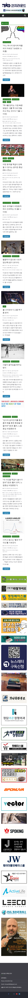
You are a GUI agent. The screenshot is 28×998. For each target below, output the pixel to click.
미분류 (4, 102)
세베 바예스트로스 (7, 375)
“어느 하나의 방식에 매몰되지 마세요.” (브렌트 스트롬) (13, 48)
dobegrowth (15, 54)
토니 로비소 (6, 492)
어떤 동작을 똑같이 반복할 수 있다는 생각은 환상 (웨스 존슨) (12, 167)
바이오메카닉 (6, 177)
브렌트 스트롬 (5, 60)
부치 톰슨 (11, 492)
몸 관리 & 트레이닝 (15, 99)
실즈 (5, 436)
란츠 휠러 (6, 121)
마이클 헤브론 (5, 376)
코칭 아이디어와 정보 (6, 42)
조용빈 (9, 496)
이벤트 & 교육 (14, 416)
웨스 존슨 (12, 177)
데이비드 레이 (14, 496)
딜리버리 (16, 177)
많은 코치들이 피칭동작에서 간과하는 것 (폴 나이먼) (12, 209)
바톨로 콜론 (5, 496)
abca (4, 494)
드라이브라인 (18, 123)
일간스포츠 (5, 551)
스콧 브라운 (8, 436)
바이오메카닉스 (10, 158)
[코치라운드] (3, 15)
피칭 (5, 219)
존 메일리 (16, 550)
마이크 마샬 (10, 58)
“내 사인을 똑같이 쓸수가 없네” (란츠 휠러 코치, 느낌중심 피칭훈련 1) (13, 482)
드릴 (19, 177)
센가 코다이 (9, 269)
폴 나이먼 (11, 60)
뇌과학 (17, 376)
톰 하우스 (6, 58)
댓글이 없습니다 (14, 56)
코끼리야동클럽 (6, 437)
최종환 (10, 376)
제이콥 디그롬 (15, 269)
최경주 (21, 375)
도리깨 (5, 269)
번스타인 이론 (11, 550)
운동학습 (8, 102)
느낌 (6, 494)
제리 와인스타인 (16, 58)
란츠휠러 (15, 492)
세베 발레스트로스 (15, 375)
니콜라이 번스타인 (18, 494)
